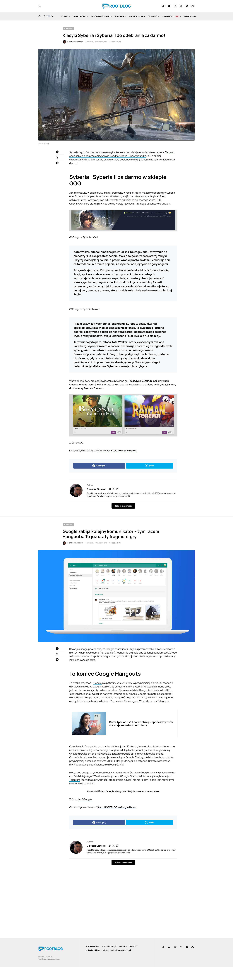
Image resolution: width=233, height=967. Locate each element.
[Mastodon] (187, 6)
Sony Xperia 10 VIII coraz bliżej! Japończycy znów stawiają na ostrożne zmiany (141, 723)
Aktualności (68, 28)
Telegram (74, 779)
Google (97, 682)
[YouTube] (169, 6)
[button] (39, 6)
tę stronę (141, 196)
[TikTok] (163, 6)
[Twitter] (181, 6)
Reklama (123, 946)
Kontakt (134, 946)
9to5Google (85, 799)
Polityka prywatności (121, 950)
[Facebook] (192, 6)
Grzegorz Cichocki (96, 489)
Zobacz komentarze (123, 506)
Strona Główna (92, 946)
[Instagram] (175, 6)
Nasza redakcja (109, 946)
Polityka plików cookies (97, 950)
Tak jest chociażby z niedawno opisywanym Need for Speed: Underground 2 (121, 154)
